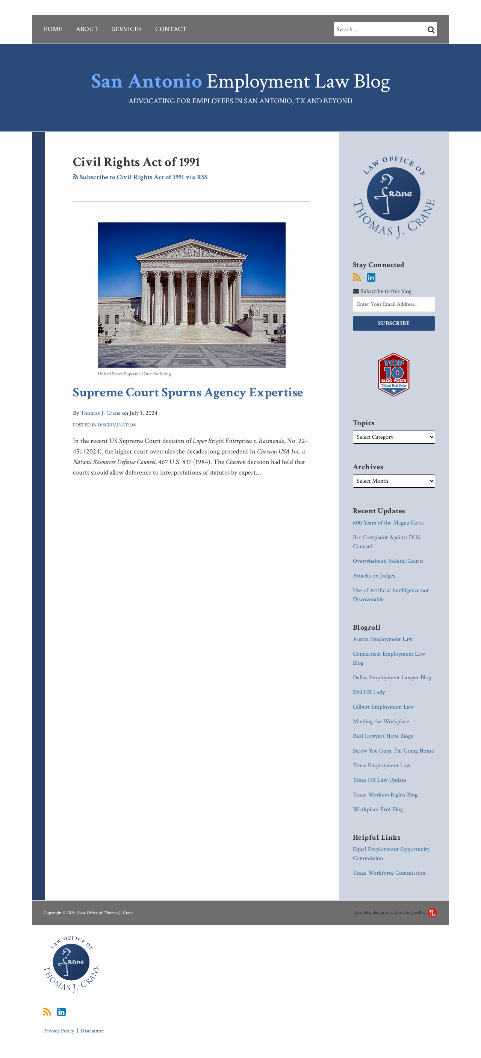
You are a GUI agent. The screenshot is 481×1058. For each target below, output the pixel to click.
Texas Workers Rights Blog (385, 795)
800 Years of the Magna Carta (388, 523)
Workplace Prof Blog (378, 809)
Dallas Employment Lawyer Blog (392, 678)
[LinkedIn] (371, 277)
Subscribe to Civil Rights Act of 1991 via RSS (142, 177)
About (87, 29)
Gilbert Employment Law (383, 707)
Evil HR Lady (369, 692)
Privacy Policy (58, 1030)
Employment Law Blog (240, 81)
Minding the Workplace (381, 721)
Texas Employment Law (381, 765)
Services (127, 29)
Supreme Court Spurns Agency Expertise (188, 392)
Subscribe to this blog (385, 291)
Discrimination (117, 425)
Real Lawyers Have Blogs (383, 736)
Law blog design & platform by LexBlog (391, 912)
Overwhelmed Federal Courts (388, 561)
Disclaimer (92, 1030)
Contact (171, 29)
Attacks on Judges (374, 576)
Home (52, 29)
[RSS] (357, 277)
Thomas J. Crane (100, 413)
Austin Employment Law (383, 639)
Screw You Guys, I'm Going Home (393, 751)
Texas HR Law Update (379, 780)
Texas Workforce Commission (389, 873)
